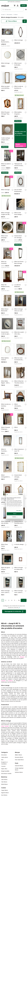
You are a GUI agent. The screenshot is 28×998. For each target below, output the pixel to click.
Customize (14, 516)
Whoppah (22, 657)
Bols (2, 759)
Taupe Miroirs (4, 790)
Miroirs (16, 14)
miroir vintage (5, 726)
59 (19, 600)
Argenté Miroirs (5, 792)
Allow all (14, 513)
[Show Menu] (26, 9)
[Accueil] (6, 5)
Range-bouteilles (5, 771)
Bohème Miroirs (19, 772)
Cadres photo (4, 757)
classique (3, 680)
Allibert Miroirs (18, 755)
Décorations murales (6, 773)
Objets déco (4, 768)
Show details (18, 510)
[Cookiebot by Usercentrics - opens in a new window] (18, 494)
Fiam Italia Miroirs (19, 759)
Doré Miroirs (4, 795)
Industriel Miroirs (19, 765)
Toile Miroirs (4, 782)
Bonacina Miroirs (19, 757)
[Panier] (14, 5)
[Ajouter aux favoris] (12, 40)
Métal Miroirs (4, 784)
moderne (10, 680)
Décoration (9, 14)
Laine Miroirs (4, 779)
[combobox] (14, 9)
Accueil (3, 14)
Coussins (3, 766)
